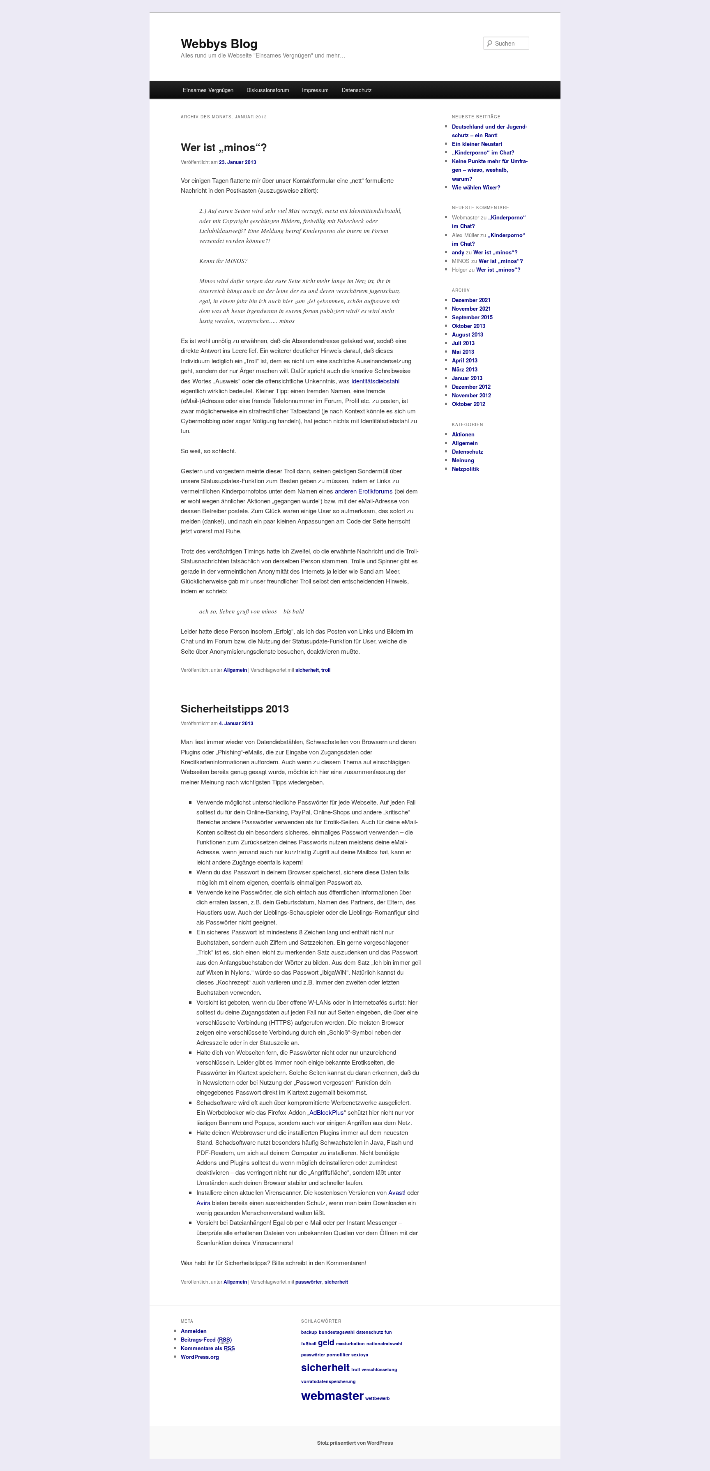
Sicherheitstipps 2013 (235, 708)
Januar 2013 (467, 378)
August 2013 (467, 334)
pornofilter (338, 1354)
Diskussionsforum (268, 90)
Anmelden (194, 1331)
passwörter (308, 1281)
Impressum (315, 90)
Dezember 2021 (471, 300)
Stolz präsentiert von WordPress (355, 1442)
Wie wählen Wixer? (476, 187)
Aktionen (463, 434)
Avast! (397, 1192)
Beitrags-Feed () (206, 1339)
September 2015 (472, 317)
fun (388, 1332)
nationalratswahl (384, 1343)
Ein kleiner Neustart (477, 144)
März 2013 (464, 369)
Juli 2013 (463, 343)
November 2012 (471, 395)
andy (458, 252)
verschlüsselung (379, 1369)
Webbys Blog (219, 43)
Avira (203, 1202)
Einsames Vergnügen (208, 90)
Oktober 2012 (468, 404)
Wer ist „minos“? (224, 146)
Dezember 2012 (471, 386)
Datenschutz (357, 90)
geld (326, 1342)
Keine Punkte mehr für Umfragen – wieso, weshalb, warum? (490, 169)
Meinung (463, 460)
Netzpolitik (465, 469)
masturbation (350, 1343)
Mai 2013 (463, 351)
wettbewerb (377, 1398)
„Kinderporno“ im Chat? (483, 152)
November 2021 (471, 308)
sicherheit (307, 669)
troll (325, 669)
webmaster (332, 1395)
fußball (308, 1343)
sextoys (359, 1354)
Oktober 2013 (468, 326)
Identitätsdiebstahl (375, 380)
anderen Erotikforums (364, 490)
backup (309, 1332)
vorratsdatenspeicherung (328, 1381)
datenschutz (369, 1332)
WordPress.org (200, 1356)
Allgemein (235, 669)
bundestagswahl (337, 1332)
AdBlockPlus (326, 1112)
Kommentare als (208, 1348)
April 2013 (464, 360)
